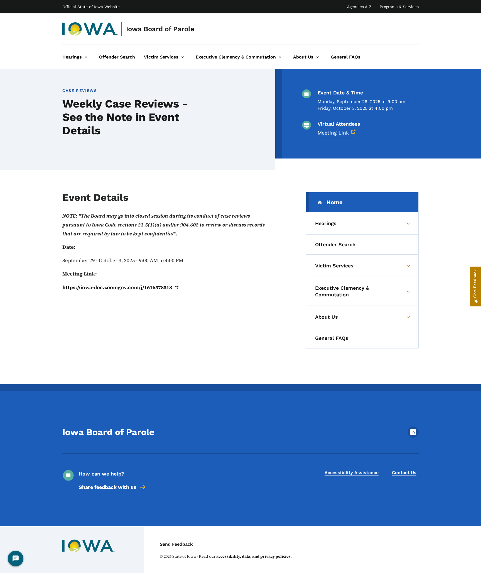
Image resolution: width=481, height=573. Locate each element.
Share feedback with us (107, 487)
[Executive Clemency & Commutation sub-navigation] (280, 57)
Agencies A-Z (359, 6)
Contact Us (404, 472)
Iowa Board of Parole (160, 29)
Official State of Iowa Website (91, 6)
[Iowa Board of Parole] (90, 29)
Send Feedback (176, 544)
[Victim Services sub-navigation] (182, 57)
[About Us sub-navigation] (317, 57)
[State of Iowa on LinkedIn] (413, 436)
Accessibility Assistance (352, 472)
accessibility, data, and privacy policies (253, 556)
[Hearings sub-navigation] (86, 57)
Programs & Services (399, 6)
